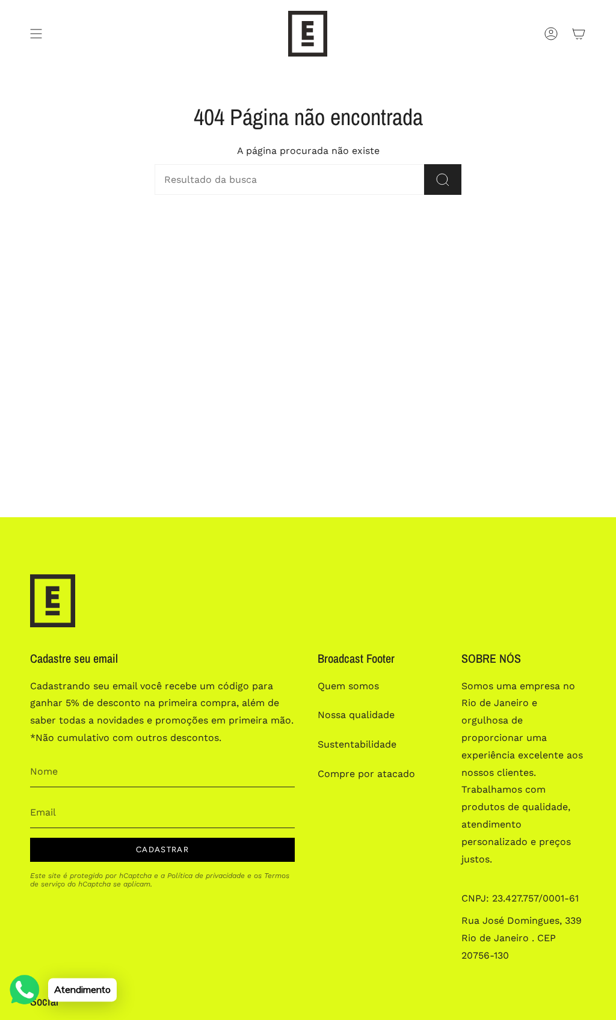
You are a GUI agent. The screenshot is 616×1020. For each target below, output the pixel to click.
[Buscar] (442, 179)
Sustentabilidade (357, 744)
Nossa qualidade (356, 714)
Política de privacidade (206, 875)
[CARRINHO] (579, 34)
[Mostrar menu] (36, 34)
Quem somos (348, 686)
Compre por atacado (366, 773)
